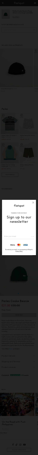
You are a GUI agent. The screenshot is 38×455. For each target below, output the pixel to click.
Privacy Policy (19, 251)
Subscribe (31, 236)
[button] (33, 202)
